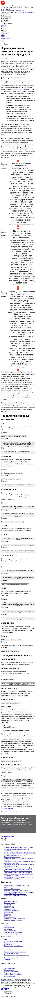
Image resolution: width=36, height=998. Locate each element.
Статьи (6, 44)
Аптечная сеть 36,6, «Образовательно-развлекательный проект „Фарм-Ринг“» (18, 578)
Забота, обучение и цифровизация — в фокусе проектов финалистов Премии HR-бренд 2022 (18, 871)
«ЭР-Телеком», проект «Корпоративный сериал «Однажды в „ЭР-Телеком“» (18, 611)
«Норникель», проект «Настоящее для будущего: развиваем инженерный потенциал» (18, 507)
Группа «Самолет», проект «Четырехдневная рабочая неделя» (18, 539)
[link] (4, 31)
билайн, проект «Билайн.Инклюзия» (10, 703)
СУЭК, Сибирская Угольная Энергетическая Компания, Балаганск (15, 894)
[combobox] (8, 992)
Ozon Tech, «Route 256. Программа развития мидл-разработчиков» (18, 452)
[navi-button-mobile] (2, 40)
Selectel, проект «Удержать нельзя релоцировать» (14, 584)
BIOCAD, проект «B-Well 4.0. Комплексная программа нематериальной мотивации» (18, 571)
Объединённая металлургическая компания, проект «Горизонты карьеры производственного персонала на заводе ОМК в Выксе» (18, 604)
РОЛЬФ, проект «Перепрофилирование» (12, 521)
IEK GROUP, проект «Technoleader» (10, 479)
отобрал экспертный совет (22, 89)
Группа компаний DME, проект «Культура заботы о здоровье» (17, 545)
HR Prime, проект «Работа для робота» (11, 640)
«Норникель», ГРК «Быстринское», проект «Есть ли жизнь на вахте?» (18, 618)
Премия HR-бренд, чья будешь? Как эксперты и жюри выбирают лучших (18, 877)
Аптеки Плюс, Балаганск (22, 890)
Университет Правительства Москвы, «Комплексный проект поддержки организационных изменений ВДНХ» (18, 551)
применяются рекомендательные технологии (15, 979)
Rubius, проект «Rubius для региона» (11, 651)
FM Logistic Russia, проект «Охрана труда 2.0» (13, 436)
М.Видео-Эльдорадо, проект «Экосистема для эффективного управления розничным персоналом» (18, 684)
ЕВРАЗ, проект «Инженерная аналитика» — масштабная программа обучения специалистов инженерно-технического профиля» (18, 515)
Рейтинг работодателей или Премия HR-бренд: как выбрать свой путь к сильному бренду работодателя (19, 852)
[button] (3, 35)
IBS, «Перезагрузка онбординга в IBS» (11, 473)
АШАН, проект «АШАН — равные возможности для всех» (16, 779)
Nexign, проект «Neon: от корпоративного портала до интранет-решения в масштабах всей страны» (18, 485)
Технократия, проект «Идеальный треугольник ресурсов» (16, 645)
